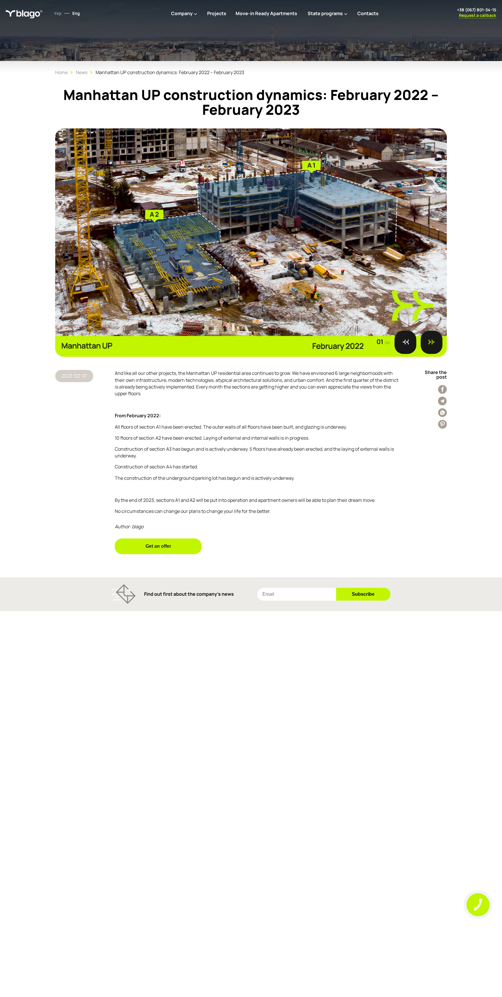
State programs (325, 13)
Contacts (368, 13)
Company (182, 13)
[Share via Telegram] (442, 401)
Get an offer (158, 546)
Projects (216, 13)
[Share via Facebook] (442, 389)
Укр (58, 13)
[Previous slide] (405, 342)
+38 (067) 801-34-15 (476, 9)
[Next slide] (431, 342)
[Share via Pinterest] (442, 424)
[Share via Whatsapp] (442, 412)
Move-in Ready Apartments (266, 13)
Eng (76, 13)
